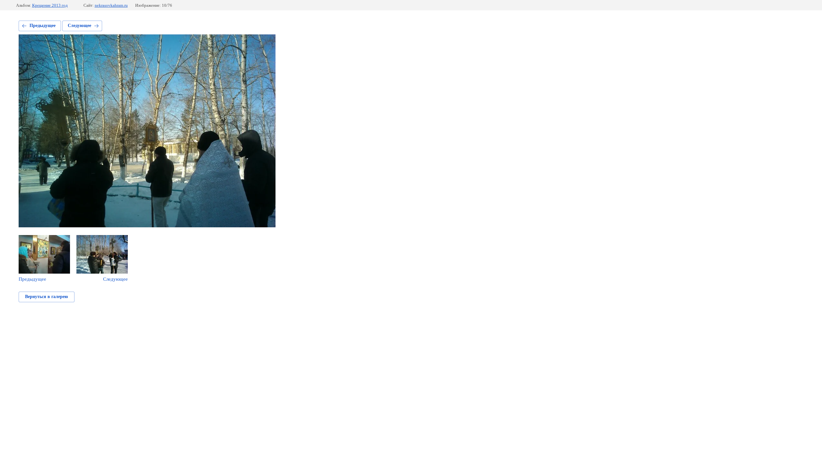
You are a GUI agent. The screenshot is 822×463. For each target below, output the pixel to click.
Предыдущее (43, 25)
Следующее (79, 25)
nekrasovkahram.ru (111, 5)
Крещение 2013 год (50, 5)
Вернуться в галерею (46, 296)
